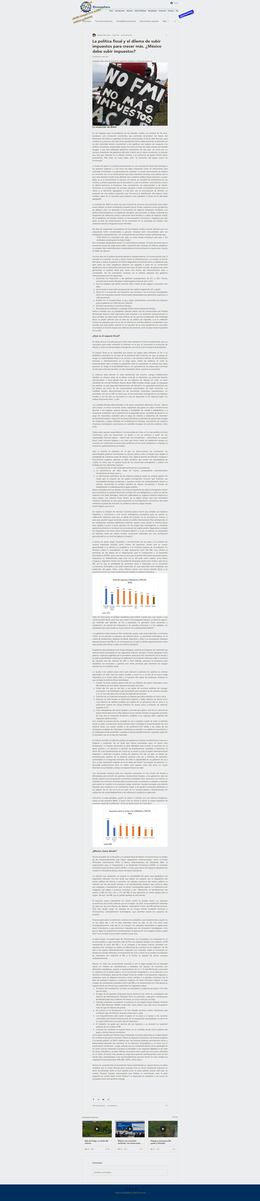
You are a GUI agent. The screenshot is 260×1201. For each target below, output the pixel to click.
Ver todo (175, 1117)
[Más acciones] (166, 35)
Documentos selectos (149, 21)
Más (164, 21)
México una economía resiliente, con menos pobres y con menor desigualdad (130, 1142)
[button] (130, 10)
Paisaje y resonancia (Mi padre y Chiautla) (161, 1142)
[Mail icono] (136, 1189)
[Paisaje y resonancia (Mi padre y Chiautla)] (163, 1129)
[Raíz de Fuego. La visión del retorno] (97, 1129)
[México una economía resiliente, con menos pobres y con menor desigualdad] (130, 1129)
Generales (86, 21)
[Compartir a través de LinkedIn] (103, 1099)
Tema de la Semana (103, 21)
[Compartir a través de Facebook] (93, 1099)
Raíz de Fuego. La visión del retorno (96, 1142)
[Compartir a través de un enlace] (108, 1099)
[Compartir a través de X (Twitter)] (98, 1099)
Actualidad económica (126, 21)
